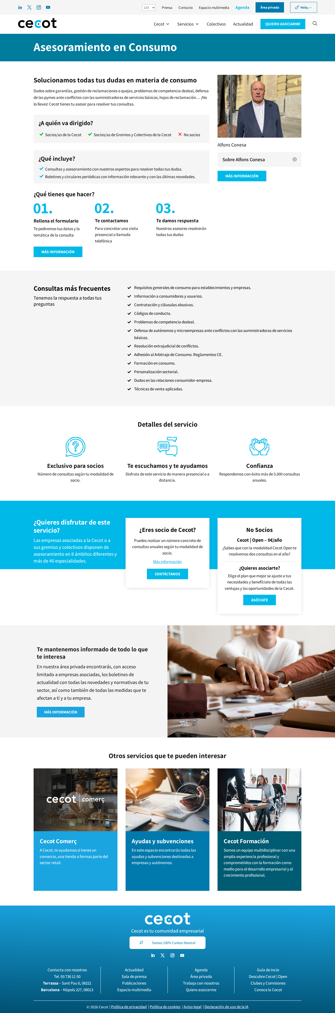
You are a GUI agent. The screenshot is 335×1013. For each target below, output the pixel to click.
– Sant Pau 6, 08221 (67, 983)
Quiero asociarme (201, 989)
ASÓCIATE (259, 600)
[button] (162, 24)
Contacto (186, 7)
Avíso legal (192, 1006)
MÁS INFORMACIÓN (58, 251)
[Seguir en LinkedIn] (153, 955)
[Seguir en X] (163, 955)
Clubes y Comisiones (268, 983)
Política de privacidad (129, 1006)
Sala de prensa (134, 976)
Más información (167, 561)
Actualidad (134, 970)
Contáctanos (167, 574)
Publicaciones (134, 983)
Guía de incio (268, 970)
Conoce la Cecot (268, 989)
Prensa (167, 7)
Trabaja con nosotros (201, 983)
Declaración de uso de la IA (226, 1006)
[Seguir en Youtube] (182, 955)
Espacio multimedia (214, 7)
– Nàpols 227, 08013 (67, 989)
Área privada (201, 976)
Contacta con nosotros (67, 970)
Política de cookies (165, 1006)
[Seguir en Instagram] (172, 955)
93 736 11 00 (70, 976)
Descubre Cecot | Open (268, 976)
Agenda (242, 7)
